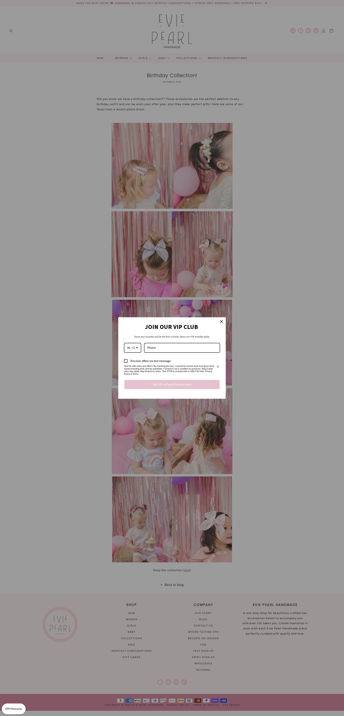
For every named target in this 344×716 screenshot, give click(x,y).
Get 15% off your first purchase (172, 384)
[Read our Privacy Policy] (218, 366)
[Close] (221, 321)
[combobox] (132, 348)
